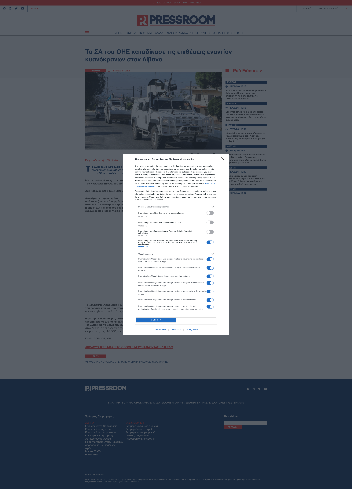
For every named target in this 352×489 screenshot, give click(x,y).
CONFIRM (156, 320)
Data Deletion (160, 330)
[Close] (223, 159)
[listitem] (176, 206)
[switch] (210, 213)
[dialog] (176, 244)
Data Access (176, 330)
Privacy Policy (192, 330)
